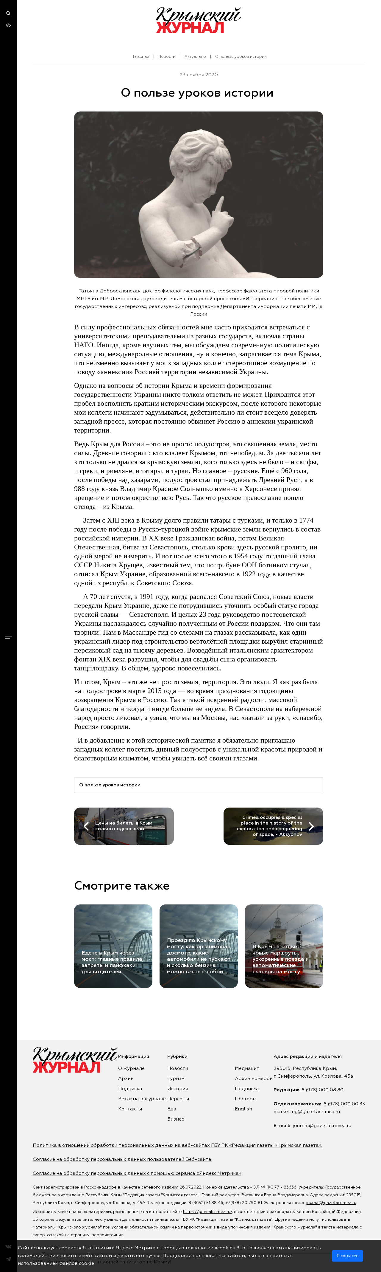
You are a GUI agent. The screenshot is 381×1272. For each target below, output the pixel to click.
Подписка (130, 1089)
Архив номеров (254, 1078)
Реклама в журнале (142, 1099)
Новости (166, 57)
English (243, 1109)
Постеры (245, 1099)
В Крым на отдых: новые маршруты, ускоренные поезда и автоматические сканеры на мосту (280, 959)
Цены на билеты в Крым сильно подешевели (123, 826)
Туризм (176, 1078)
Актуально (195, 57)
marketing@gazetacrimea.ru (307, 1112)
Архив (126, 1078)
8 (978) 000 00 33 (344, 1104)
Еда (172, 1109)
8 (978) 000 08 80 (322, 1090)
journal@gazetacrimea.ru (322, 1126)
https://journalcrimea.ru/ (207, 1212)
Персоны (178, 1099)
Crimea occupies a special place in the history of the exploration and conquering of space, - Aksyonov (269, 826)
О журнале (131, 1068)
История (177, 1089)
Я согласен (347, 1256)
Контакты (130, 1109)
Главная (141, 57)
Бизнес (175, 1119)
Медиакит (247, 1068)
